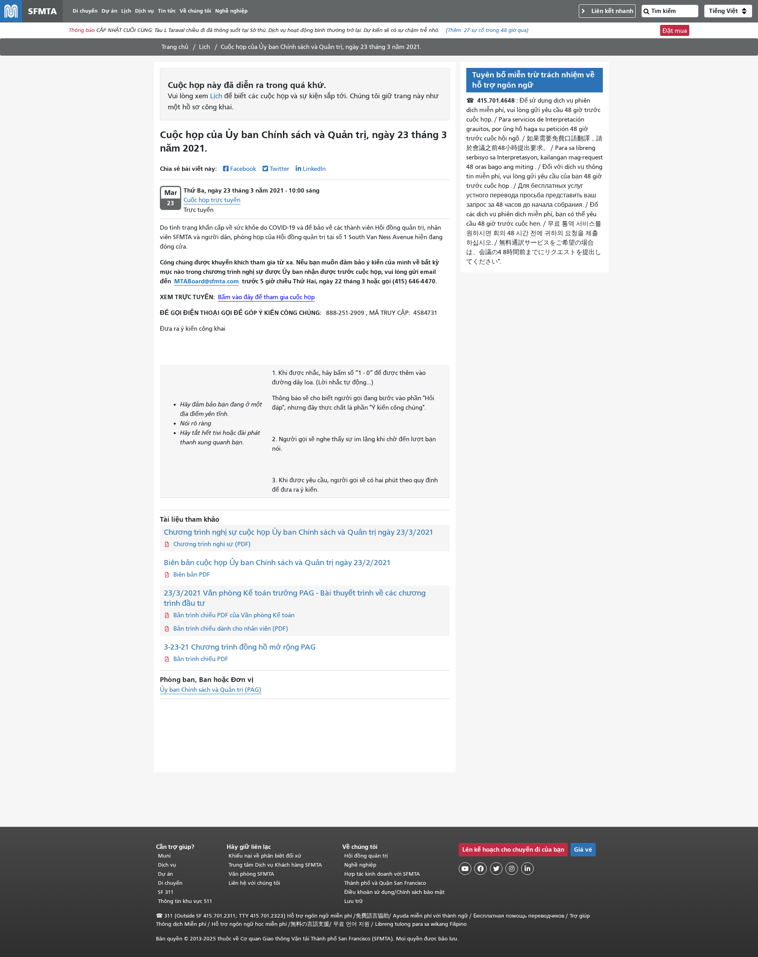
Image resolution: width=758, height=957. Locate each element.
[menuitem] (85, 11)
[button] (728, 11)
